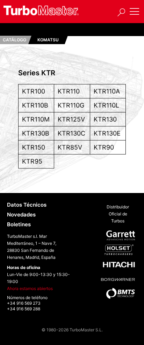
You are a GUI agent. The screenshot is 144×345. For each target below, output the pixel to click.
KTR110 (69, 91)
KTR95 (32, 161)
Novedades (21, 214)
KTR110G (71, 105)
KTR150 (33, 147)
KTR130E (107, 133)
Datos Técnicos (26, 204)
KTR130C (71, 133)
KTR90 (104, 147)
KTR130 (105, 119)
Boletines (19, 224)
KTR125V (71, 119)
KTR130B (35, 133)
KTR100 (33, 91)
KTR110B (35, 105)
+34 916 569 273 (24, 303)
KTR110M (36, 119)
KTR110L (106, 105)
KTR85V (70, 147)
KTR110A (107, 91)
